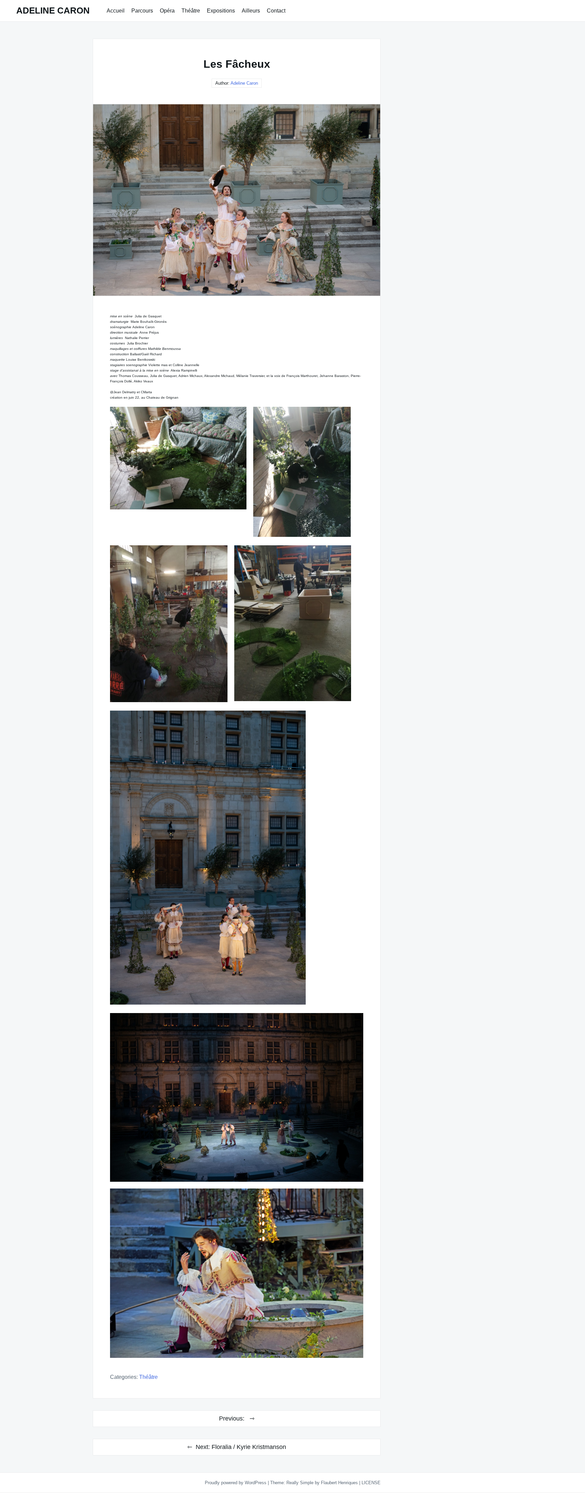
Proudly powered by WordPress (236, 1482)
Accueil (116, 11)
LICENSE (371, 1482)
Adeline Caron (244, 83)
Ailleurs (251, 11)
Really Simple (299, 1482)
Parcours (142, 11)
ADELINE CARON (53, 10)
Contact (276, 11)
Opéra (167, 11)
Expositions (221, 11)
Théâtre (190, 11)
